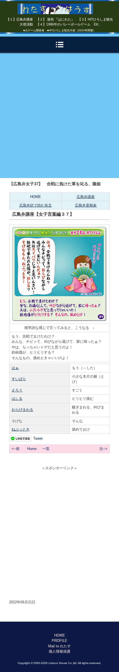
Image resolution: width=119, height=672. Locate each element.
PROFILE (59, 640)
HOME (35, 197)
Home (32, 449)
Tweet (38, 438)
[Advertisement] (59, 115)
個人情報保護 (59, 651)
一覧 (46, 449)
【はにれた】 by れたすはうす (60, 7)
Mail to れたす (59, 646)
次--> (103, 449)
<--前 (16, 449)
